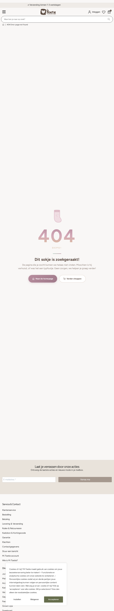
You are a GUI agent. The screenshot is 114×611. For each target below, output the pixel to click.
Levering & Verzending (12, 524)
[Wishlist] (103, 12)
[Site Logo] (48, 12)
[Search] (109, 19)
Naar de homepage (44, 279)
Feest (4, 601)
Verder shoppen (74, 279)
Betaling (6, 519)
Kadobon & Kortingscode (14, 533)
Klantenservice (9, 510)
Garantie (6, 537)
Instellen (17, 599)
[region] (36, 584)
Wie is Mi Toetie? (10, 560)
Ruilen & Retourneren (12, 528)
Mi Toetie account (10, 556)
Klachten (6, 542)
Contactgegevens (10, 546)
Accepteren (53, 599)
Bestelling (6, 514)
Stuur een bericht (10, 551)
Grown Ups (7, 606)
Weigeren (34, 599)
